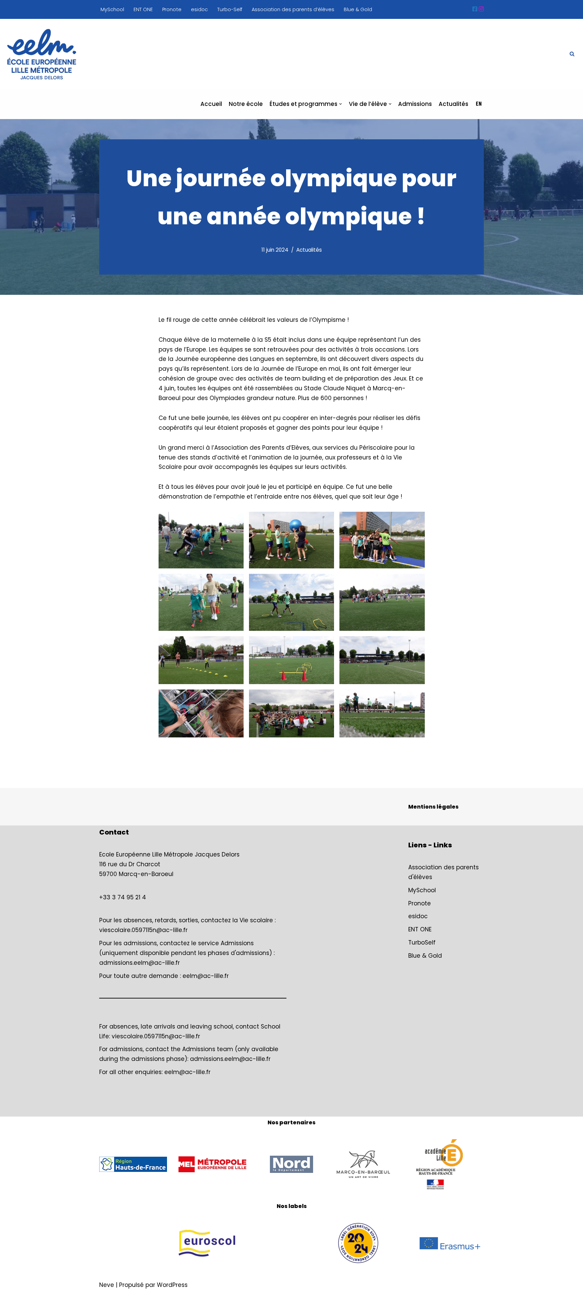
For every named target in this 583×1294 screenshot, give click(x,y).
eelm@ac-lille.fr (206, 976)
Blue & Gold (358, 9)
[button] (340, 104)
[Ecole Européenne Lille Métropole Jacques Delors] (42, 54)
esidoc (199, 9)
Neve (106, 1285)
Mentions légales (433, 807)
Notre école (246, 104)
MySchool (112, 9)
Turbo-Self (229, 9)
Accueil (211, 104)
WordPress (172, 1285)
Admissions (415, 104)
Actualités (453, 104)
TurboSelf (422, 942)
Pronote (172, 9)
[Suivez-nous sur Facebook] (474, 9)
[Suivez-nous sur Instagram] (481, 9)
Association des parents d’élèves (293, 9)
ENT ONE (143, 9)
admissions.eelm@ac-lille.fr (139, 963)
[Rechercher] (572, 53)
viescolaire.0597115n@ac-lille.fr (143, 930)
